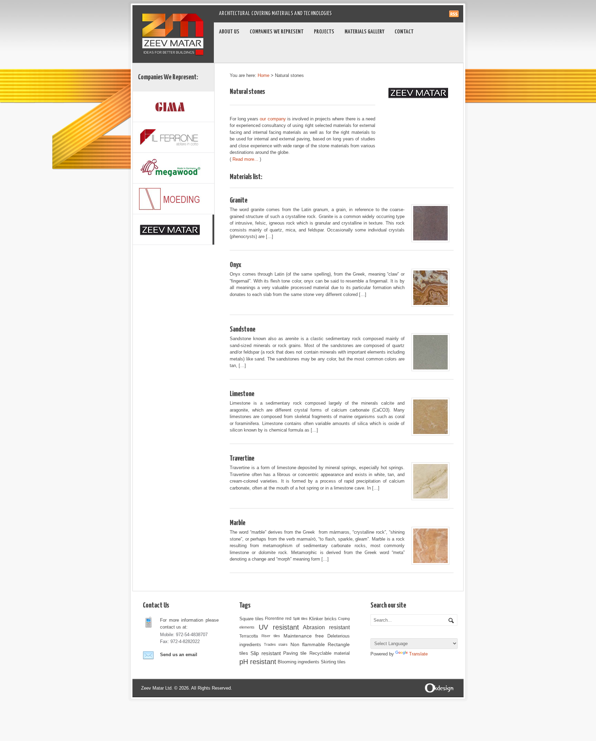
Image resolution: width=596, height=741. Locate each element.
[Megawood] (173, 168)
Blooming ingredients (298, 661)
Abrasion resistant (326, 627)
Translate (418, 653)
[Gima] (173, 107)
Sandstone (242, 329)
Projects (324, 32)
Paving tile (295, 653)
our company (273, 118)
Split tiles (300, 618)
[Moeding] (173, 199)
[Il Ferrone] (173, 137)
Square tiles (251, 618)
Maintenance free (304, 636)
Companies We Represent (277, 32)
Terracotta (248, 636)
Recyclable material (329, 653)
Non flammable (307, 644)
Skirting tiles (333, 661)
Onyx (235, 264)
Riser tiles (270, 636)
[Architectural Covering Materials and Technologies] (172, 13)
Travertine (242, 458)
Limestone (242, 394)
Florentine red (278, 618)
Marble (237, 523)
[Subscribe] (453, 11)
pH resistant (257, 661)
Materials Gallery (364, 32)
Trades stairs (276, 644)
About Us (229, 32)
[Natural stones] (173, 230)
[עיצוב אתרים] (439, 687)
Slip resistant (265, 653)
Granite (238, 200)
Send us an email (178, 654)
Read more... (245, 159)
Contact (404, 32)
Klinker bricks (323, 618)
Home (263, 75)
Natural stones (247, 91)
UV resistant (279, 627)
